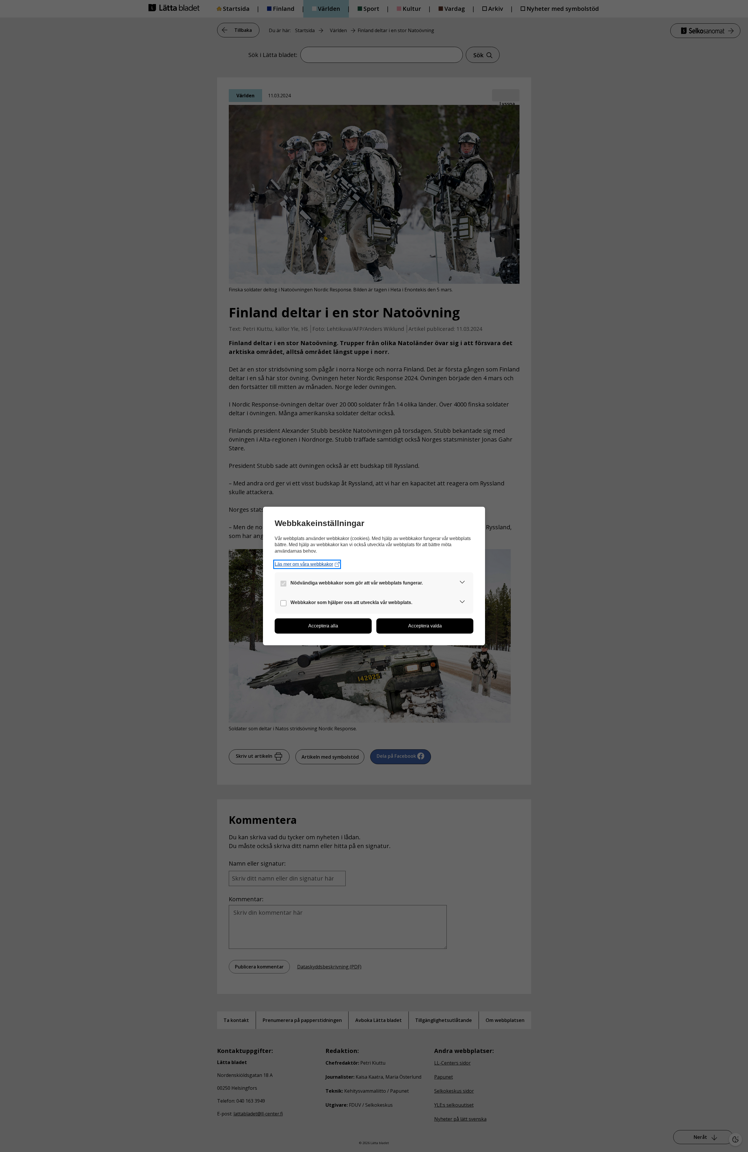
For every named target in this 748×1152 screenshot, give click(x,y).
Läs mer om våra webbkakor (304, 564)
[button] (462, 583)
